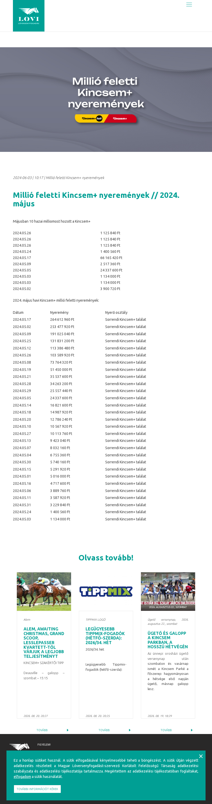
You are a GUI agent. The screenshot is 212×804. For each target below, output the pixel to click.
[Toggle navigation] (189, 4)
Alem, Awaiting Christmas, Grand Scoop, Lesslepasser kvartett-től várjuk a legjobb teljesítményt (44, 643)
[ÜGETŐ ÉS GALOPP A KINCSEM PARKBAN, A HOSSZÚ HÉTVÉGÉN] (168, 591)
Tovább (42, 730)
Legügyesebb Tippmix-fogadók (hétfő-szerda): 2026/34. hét (105, 636)
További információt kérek (37, 789)
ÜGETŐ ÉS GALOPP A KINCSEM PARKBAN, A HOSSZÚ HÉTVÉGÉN (168, 640)
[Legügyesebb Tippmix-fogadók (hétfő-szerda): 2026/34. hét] (106, 591)
